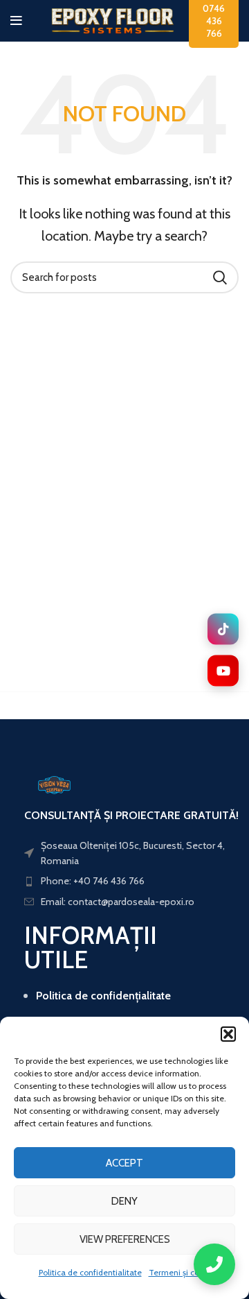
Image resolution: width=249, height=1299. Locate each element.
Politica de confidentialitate (90, 1272)
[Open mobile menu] (16, 21)
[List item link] (124, 853)
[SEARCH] (220, 277)
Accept (124, 1163)
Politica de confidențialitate (103, 995)
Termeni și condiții (183, 1272)
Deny (124, 1201)
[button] (228, 1034)
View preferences (125, 1239)
